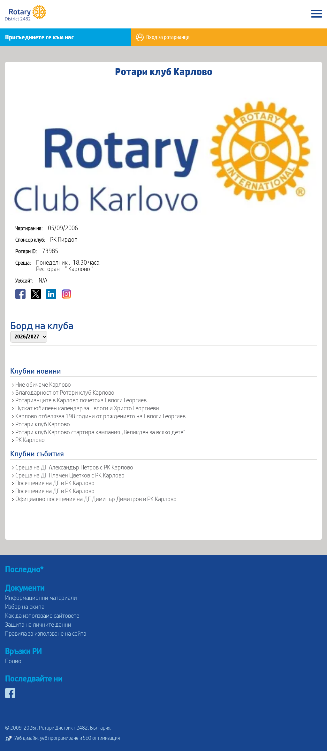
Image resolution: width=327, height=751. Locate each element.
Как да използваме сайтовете (42, 616)
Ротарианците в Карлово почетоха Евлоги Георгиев (81, 400)
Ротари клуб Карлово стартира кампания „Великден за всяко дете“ (100, 432)
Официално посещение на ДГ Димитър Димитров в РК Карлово (96, 499)
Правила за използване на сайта (45, 634)
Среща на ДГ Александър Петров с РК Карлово (74, 467)
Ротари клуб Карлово (42, 424)
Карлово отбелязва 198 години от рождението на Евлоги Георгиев (100, 416)
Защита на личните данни (38, 625)
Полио (13, 661)
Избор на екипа (24, 607)
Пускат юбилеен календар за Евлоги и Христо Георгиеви (87, 408)
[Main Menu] (316, 14)
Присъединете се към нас (39, 37)
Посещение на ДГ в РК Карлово (55, 483)
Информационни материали (41, 598)
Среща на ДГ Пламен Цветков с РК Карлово (70, 475)
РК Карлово (30, 440)
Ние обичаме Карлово (43, 385)
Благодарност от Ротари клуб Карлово (64, 393)
